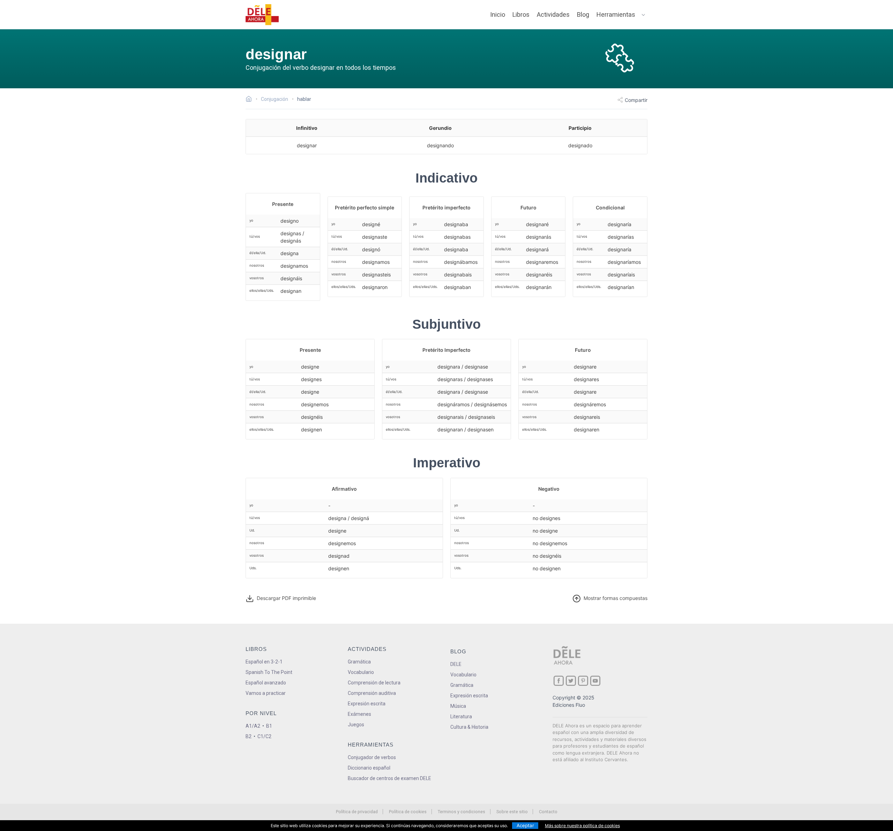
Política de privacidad (357, 811)
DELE (455, 664)
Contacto (548, 811)
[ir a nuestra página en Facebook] (559, 681)
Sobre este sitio (512, 811)
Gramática (359, 662)
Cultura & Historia (469, 727)
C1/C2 (264, 736)
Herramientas (615, 14)
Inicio (497, 14)
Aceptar (525, 825)
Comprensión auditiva (372, 693)
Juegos (356, 724)
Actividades (553, 14)
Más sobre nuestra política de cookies (582, 825)
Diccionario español (369, 768)
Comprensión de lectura (374, 682)
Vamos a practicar (266, 693)
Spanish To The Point (269, 672)
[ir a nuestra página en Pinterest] (583, 681)
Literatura (461, 716)
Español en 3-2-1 (264, 662)
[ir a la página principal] (262, 15)
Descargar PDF (285, 598)
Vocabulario (361, 672)
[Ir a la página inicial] (251, 100)
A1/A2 (253, 726)
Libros (521, 14)
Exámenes (359, 714)
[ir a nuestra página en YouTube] (595, 681)
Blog (583, 14)
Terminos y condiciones (461, 811)
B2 (249, 736)
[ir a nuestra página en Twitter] (571, 681)
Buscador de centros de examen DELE (389, 778)
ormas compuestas (615, 598)
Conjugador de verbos (372, 757)
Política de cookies (408, 811)
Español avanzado (266, 682)
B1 (269, 726)
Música (458, 706)
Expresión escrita (366, 703)
